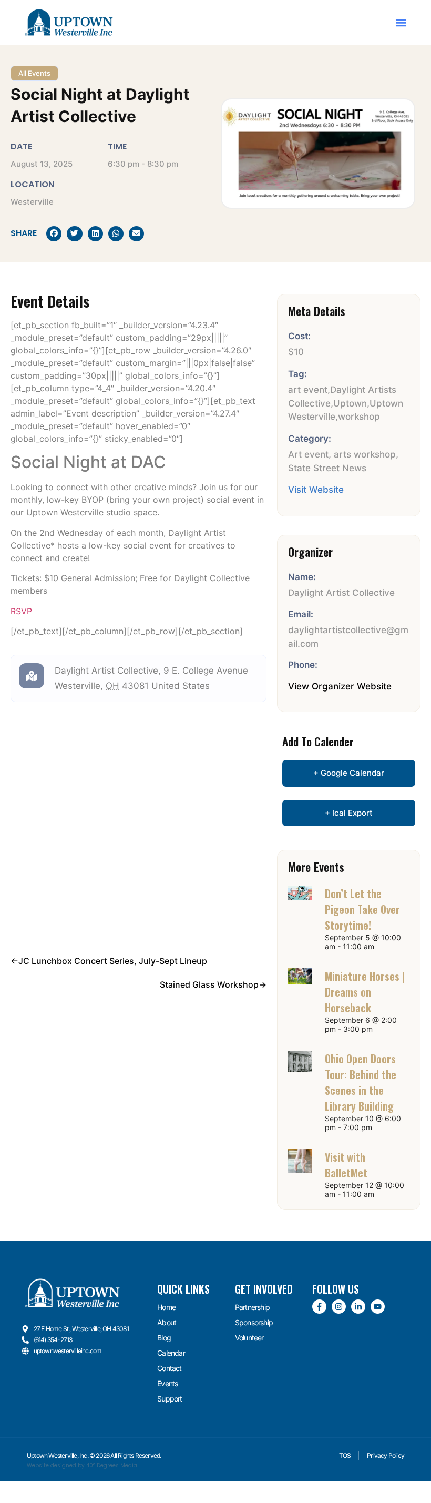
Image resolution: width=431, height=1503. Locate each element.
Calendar (171, 1352)
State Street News (327, 468)
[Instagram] (339, 1306)
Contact (169, 1368)
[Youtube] (378, 1306)
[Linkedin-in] (358, 1306)
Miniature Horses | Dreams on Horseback (365, 991)
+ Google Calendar (348, 773)
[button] (400, 22)
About (166, 1322)
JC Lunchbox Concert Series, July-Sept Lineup (112, 961)
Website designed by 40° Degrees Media (82, 1465)
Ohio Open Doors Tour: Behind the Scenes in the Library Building (360, 1082)
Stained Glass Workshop (209, 984)
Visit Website (316, 489)
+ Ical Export (349, 813)
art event (307, 389)
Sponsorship (254, 1322)
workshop (359, 416)
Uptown (350, 403)
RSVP (21, 611)
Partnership (252, 1307)
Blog (164, 1337)
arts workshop (365, 454)
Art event (308, 454)
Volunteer (249, 1337)
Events (167, 1383)
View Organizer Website (340, 686)
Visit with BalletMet (346, 1165)
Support (169, 1398)
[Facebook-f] (319, 1306)
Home (166, 1307)
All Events (34, 73)
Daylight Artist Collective (106, 670)
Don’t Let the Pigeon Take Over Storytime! (362, 909)
